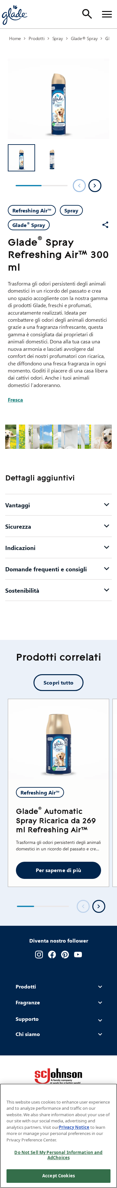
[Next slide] (98, 906)
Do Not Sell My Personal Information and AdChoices (58, 1155)
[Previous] (79, 185)
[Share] (105, 225)
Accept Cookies (58, 1176)
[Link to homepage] (14, 14)
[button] (21, 157)
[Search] (87, 13)
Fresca (15, 399)
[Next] (94, 185)
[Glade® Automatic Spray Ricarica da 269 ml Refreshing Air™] (58, 739)
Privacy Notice (74, 1127)
